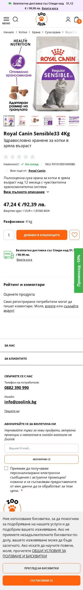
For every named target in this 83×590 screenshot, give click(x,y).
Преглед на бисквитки (41, 568)
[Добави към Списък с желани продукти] (74, 235)
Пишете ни (11, 411)
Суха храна (52, 32)
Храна (36, 32)
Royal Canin (37, 171)
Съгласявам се (41, 580)
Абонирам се (41, 459)
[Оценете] (20, 157)
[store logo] (41, 19)
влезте (50, 306)
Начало (9, 32)
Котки (23, 32)
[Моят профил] (68, 19)
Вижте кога (50, 8)
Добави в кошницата (42, 235)
